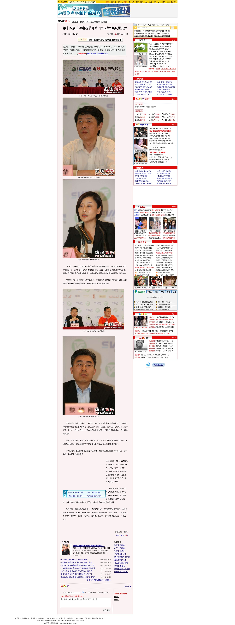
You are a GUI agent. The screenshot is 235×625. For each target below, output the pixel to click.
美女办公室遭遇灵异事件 (143, 263)
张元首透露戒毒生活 (164, 272)
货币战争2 (168, 212)
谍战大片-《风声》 (141, 138)
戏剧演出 (138, 331)
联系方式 (62, 618)
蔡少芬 (167, 69)
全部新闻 (95, 618)
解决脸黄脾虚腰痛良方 (164, 178)
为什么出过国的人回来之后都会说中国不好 (155, 355)
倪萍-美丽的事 (165, 136)
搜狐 (70, 2)
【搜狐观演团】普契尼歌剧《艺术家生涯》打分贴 (157, 331)
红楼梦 (170, 210)
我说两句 (174, 2)
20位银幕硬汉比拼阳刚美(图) (164, 327)
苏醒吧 (137, 117)
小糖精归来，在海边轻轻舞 (164, 351)
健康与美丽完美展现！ (142, 181)
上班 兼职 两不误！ (141, 178)
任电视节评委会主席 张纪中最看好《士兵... (77, 562)
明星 (138, 74)
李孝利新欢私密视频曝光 (164, 263)
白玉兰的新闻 (119, 548)
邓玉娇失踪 (150, 31)
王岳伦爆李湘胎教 (143, 275)
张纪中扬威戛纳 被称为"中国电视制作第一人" (78, 565)
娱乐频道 (75, 22)
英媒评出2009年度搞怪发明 (164, 343)
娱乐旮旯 (152, 346)
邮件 (159, 2)
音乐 (158, 25)
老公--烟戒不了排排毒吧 (165, 94)
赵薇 (139, 71)
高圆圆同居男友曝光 (140, 67)
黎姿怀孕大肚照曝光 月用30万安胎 (160, 157)
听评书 (136, 210)
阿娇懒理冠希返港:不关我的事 (159, 160)
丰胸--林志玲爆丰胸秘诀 (143, 171)
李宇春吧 (152, 114)
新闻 (144, 25)
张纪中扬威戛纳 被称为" (163, 46)
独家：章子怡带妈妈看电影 (165, 245)
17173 (82, 2)
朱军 (136, 71)
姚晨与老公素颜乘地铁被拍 (144, 255)
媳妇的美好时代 (164, 133)
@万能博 (152, 64)
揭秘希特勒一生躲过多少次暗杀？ (160, 141)
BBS (168, 2)
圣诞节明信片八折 (140, 238)
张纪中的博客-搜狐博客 (163, 44)
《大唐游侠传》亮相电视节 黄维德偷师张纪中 (78, 568)
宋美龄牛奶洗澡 (139, 36)
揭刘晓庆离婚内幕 (155, 233)
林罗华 (142, 107)
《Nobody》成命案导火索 (143, 265)
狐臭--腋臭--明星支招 (142, 89)
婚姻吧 (151, 120)
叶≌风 (151, 49)
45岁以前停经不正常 (164, 176)
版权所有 (81, 621)
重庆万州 (152, 54)
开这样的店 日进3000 (142, 176)
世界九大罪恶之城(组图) (164, 260)
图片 (162, 25)
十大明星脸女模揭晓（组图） (165, 317)
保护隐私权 (70, 618)
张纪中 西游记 (119, 566)
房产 (137, 2)
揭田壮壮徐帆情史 (141, 231)
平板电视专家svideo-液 (163, 59)
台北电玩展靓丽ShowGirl (143, 270)
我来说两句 (111, 34)
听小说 (136, 212)
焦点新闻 (152, 341)
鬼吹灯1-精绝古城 (145, 212)
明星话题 (152, 327)
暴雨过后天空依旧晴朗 (160, 357)
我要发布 (127, 587)
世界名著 (154, 212)
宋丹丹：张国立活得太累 (157, 147)
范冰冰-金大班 (166, 128)
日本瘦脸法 (165, 33)
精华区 (116, 597)
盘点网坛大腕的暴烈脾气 (143, 260)
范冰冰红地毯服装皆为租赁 (144, 253)
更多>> (174, 40)
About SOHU (79, 618)
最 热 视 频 (144, 125)
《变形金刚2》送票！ (144, 272)
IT (129, 2)
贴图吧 (137, 120)
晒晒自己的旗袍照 (147, 357)
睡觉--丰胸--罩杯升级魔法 (143, 92)
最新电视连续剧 (120, 560)
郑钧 (165, 71)
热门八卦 (152, 317)
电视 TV (82, 22)
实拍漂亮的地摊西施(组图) (164, 258)
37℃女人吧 (166, 120)
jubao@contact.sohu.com (68, 623)
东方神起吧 (166, 117)
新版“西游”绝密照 (141, 288)
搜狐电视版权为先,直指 (161, 61)
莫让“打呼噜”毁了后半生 (143, 84)
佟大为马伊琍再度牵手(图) (164, 248)
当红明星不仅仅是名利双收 (164, 346)
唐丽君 (153, 107)
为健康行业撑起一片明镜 (143, 183)
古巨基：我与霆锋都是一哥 (158, 162)
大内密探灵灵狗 (154, 136)
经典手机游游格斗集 (158, 215)
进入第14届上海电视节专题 (97, 54)
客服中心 (55, 618)
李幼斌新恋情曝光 (169, 233)
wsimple (152, 51)
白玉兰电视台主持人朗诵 (164, 56)
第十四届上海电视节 (93, 22)
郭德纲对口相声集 (145, 210)
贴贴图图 (152, 343)
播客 (154, 2)
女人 (146, 2)
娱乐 (119, 2)
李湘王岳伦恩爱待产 (156, 155)
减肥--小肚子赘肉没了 (164, 171)
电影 (142, 71)
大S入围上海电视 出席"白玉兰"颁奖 (74, 559)
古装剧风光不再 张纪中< (162, 49)
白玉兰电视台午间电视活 (164, 54)
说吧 (167, 25)
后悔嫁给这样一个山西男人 (164, 348)
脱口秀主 (152, 66)
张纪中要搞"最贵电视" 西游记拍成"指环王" (77, 571)
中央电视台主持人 (161, 64)
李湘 (171, 71)
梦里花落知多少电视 (122, 557)
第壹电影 (152, 322)
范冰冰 (153, 71)
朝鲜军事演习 (158, 31)
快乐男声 (173, 69)
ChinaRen (76, 2)
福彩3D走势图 (169, 215)
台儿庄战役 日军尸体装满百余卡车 (160, 138)
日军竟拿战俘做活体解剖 (143, 258)
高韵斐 (148, 107)
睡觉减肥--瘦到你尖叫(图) (143, 82)
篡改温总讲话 (147, 33)
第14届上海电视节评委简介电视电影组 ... (89, 546)
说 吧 (147, 99)
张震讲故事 (164, 210)
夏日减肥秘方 (156, 33)
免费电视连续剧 (120, 554)
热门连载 (138, 333)
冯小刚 (163, 69)
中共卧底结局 (149, 36)
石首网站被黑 (138, 33)
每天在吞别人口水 (141, 351)
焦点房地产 (88, 2)
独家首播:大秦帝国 (155, 128)
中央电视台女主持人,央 (163, 66)
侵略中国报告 (165, 36)
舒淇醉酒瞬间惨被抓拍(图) (164, 255)
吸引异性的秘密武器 (163, 173)
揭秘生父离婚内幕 (169, 231)
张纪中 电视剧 (119, 551)
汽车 (132, 2)
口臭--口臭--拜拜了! (163, 89)
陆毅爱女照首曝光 (169, 235)
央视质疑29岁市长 (140, 31)
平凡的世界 (161, 212)
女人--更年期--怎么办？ (142, 94)
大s (146, 71)
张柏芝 (157, 71)
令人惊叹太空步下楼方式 (166, 275)
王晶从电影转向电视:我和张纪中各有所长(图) (78, 577)
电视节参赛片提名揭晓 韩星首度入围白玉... (77, 574)
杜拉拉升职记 (156, 210)
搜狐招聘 (41, 618)
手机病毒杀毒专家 (145, 215)
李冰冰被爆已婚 (155, 231)
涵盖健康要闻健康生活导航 (166, 87)
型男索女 (152, 351)
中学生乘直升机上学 (140, 54)
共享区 (136, 215)
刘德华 (158, 69)
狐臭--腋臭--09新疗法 (164, 183)
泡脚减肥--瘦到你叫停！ (165, 181)
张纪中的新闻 (119, 545)
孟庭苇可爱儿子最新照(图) (164, 265)
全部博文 (102, 618)
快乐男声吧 (166, 114)
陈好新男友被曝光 (169, 238)
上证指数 (138, 114)
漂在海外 (138, 355)
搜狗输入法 (26, 618)
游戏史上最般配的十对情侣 (165, 270)
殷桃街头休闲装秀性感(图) (143, 250)
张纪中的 (152, 44)
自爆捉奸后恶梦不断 (140, 163)
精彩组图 (152, 324)
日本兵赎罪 (166, 31)
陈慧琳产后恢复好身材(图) (143, 248)
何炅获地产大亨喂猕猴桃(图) (144, 245)
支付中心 (34, 618)
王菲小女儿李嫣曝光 (155, 288)
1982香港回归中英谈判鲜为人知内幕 (161, 143)
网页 (149, 25)
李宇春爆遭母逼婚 (140, 235)
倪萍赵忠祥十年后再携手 (164, 250)
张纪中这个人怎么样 (122, 569)
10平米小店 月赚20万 (164, 92)
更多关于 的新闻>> (99, 580)
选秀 (148, 71)
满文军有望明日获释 (156, 150)
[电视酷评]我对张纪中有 (163, 51)
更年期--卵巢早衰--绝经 (164, 84)
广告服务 (48, 618)
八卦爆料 (152, 320)
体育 (112, 2)
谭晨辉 (151, 61)
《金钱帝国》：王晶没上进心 (165, 322)
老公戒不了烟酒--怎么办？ (143, 87)
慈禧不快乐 (157, 36)
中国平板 (152, 59)
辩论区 (116, 600)
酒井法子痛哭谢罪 (170, 288)
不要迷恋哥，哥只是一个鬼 (164, 341)
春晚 (168, 71)
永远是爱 (152, 46)
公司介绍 (88, 618)
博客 (163, 2)
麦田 (157, 133)
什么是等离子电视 (121, 563)
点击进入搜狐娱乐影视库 (164, 267)
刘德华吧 (152, 117)
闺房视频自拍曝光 (141, 151)
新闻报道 (104, 22)
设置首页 (18, 618)
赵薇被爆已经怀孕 (140, 233)
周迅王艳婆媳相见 (155, 235)
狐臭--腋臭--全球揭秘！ (164, 82)
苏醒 (161, 71)
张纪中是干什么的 (121, 572)
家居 (141, 2)
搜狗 (93, 2)
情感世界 (152, 348)
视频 (150, 2)
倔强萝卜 (152, 133)
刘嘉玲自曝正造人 (155, 238)
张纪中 (137, 107)
